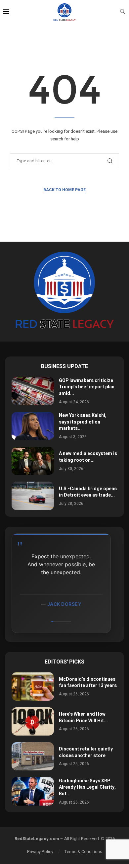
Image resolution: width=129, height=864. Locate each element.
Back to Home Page (64, 190)
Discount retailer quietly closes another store (86, 752)
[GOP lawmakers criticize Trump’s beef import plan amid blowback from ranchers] (33, 391)
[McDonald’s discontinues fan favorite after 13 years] (33, 686)
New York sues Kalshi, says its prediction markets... (83, 422)
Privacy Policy (40, 851)
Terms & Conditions (83, 851)
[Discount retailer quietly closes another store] (33, 756)
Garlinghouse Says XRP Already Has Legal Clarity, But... (87, 787)
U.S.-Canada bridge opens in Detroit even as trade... (88, 492)
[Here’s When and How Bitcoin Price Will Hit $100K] (33, 721)
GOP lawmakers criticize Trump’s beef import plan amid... (86, 387)
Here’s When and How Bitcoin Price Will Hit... (83, 717)
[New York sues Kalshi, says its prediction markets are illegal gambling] (33, 426)
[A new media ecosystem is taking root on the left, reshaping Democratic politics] (33, 461)
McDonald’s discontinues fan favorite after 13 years (88, 682)
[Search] (122, 12)
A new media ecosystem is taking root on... (88, 457)
